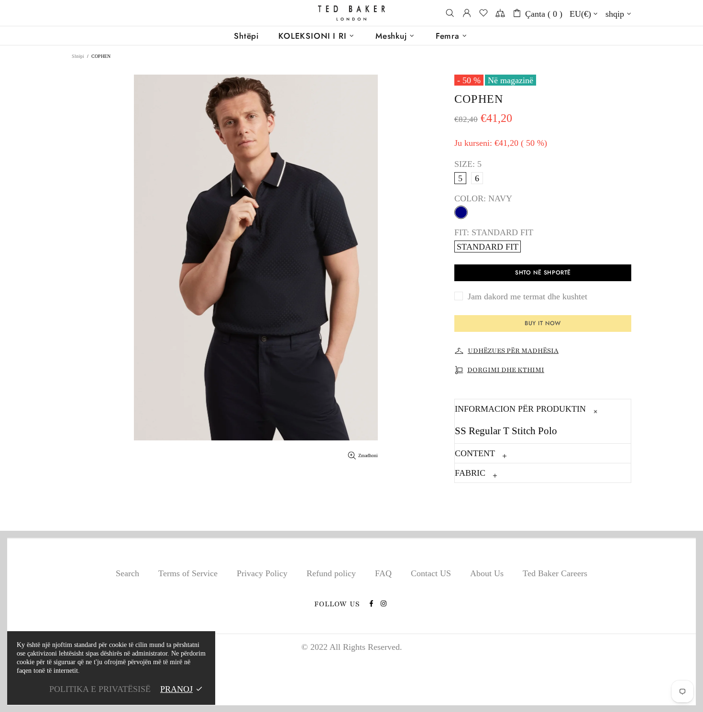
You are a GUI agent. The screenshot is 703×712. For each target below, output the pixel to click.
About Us (487, 573)
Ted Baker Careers (555, 573)
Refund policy (331, 573)
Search (127, 573)
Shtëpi (78, 56)
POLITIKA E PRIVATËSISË (100, 689)
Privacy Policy (262, 573)
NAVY (461, 212)
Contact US (431, 573)
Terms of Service (188, 573)
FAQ (383, 573)
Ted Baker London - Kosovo (351, 13)
